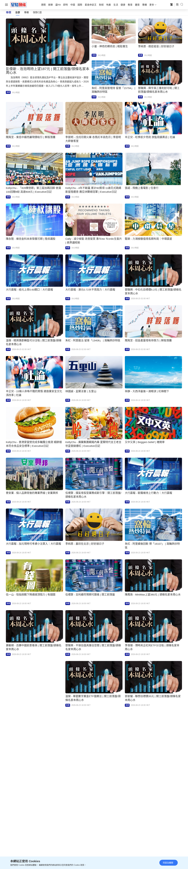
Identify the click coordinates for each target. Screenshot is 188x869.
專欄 (26, 12)
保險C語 (37, 12)
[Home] (18, 4)
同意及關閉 (168, 863)
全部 (17, 12)
